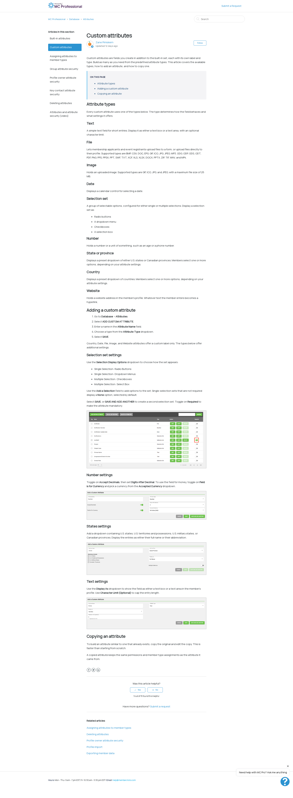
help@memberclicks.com (124, 780)
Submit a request (160, 706)
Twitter (93, 670)
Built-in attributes (60, 38)
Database (74, 19)
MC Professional (56, 19)
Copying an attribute (109, 93)
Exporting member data (100, 753)
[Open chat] (285, 781)
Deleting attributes (61, 103)
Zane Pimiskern (104, 42)
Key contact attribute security (62, 92)
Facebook (89, 670)
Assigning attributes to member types (63, 58)
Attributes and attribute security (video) (64, 114)
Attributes (88, 19)
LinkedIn (98, 670)
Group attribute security (64, 69)
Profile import (94, 747)
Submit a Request (231, 5)
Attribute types (106, 83)
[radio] (137, 689)
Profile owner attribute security (63, 79)
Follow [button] (200, 43)
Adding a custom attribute (112, 88)
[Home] (65, 7)
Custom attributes (61, 47)
